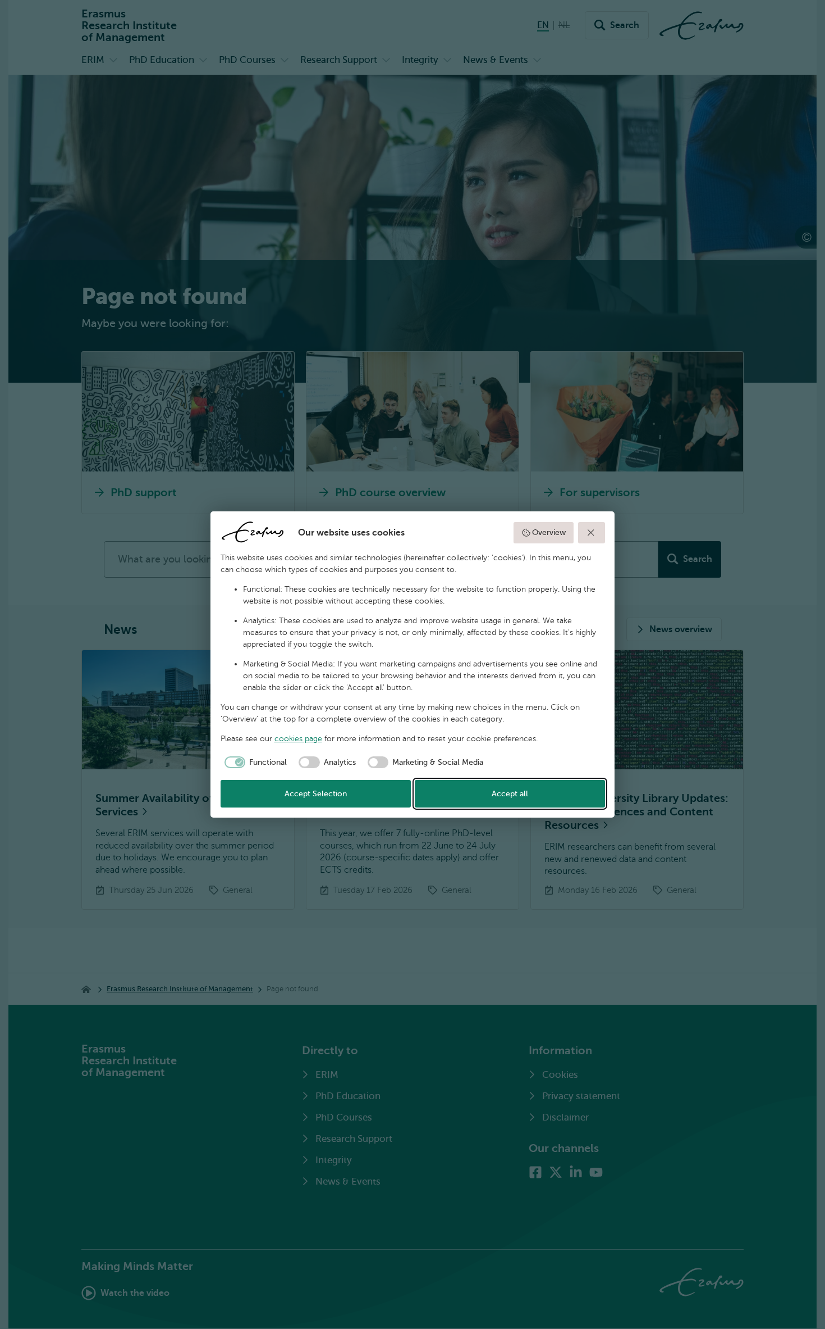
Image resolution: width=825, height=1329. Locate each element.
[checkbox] (254, 762)
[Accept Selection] (591, 532)
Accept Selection (316, 794)
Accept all (510, 794)
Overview (549, 532)
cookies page (298, 738)
